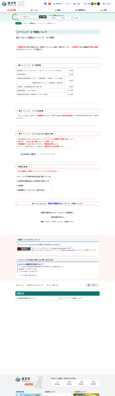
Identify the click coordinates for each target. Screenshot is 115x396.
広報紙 (63, 18)
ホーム (18, 23)
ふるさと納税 (74, 18)
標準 (74, 3)
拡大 (79, 3)
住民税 (53, 18)
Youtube (49, 4)
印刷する (94, 285)
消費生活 (32, 23)
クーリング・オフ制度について (71, 298)
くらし (25, 23)
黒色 (98, 3)
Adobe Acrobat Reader (59, 248)
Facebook (45, 4)
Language (107, 3)
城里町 (29, 382)
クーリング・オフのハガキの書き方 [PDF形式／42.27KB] (39, 244)
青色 (92, 3)
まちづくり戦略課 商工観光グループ (30, 264)
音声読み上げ (59, 3)
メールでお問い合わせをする (28, 275)
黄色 (95, 3)
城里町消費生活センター (27, 298)
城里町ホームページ (9, 3)
